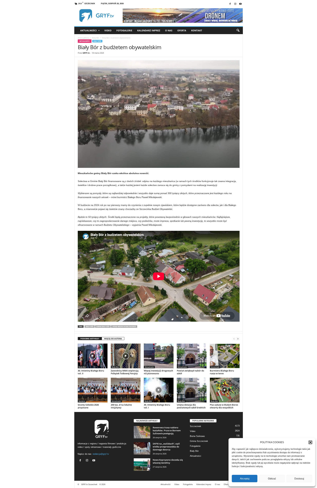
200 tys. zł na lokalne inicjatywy (121, 406)
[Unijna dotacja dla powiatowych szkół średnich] (192, 390)
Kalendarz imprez (148, 30)
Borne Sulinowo (197, 436)
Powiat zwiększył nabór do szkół (190, 372)
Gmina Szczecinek (199, 441)
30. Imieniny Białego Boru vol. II (91, 372)
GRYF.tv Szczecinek (89, 484)
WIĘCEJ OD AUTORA (113, 338)
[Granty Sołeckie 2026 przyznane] (92, 390)
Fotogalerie (124, 30)
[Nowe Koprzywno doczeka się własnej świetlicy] (142, 464)
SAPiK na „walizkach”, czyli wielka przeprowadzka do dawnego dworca (166, 446)
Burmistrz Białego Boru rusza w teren (222, 372)
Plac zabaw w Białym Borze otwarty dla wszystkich (224, 406)
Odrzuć (272, 478)
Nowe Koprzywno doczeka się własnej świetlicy (168, 461)
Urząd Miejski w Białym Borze (124, 326)
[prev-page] (234, 338)
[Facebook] (230, 4)
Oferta (181, 30)
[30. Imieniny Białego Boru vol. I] (159, 390)
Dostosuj (299, 478)
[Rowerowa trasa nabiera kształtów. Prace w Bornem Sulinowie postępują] (142, 432)
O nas (168, 30)
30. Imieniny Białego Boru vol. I (157, 406)
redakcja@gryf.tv (101, 454)
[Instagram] (235, 4)
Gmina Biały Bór (102, 326)
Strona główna (83, 38)
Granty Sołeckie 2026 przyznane (88, 406)
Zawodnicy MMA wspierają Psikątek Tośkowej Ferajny (125, 372)
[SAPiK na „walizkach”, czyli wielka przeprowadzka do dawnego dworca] (142, 448)
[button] (310, 442)
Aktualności (88, 30)
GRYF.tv (86, 53)
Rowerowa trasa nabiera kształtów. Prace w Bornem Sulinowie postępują (167, 430)
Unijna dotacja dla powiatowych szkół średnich (191, 406)
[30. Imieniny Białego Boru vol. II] (92, 356)
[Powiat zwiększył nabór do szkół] (192, 356)
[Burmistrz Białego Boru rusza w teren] (225, 356)
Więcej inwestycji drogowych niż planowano (158, 372)
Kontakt (196, 30)
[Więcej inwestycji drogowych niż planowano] (159, 356)
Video (107, 30)
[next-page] (238, 338)
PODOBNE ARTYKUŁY (89, 338)
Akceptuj (244, 478)
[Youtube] (240, 4)
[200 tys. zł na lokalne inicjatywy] (126, 390)
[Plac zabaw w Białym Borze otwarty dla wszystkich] (225, 390)
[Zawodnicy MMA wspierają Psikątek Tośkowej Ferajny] (126, 356)
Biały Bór (95, 38)
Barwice (82, 401)
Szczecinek (215, 367)
